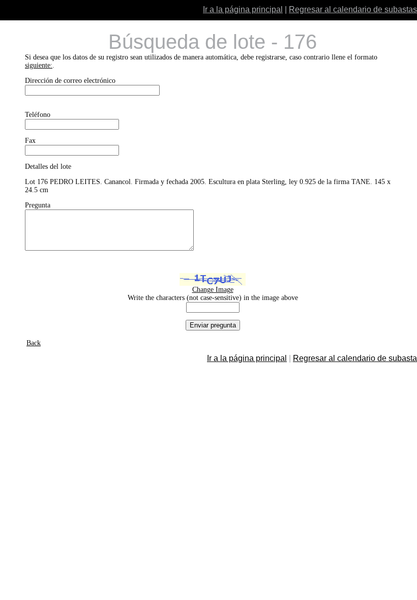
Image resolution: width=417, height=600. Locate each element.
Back (33, 343)
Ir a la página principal (243, 9)
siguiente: (38, 65)
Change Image (212, 289)
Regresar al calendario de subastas (353, 9)
